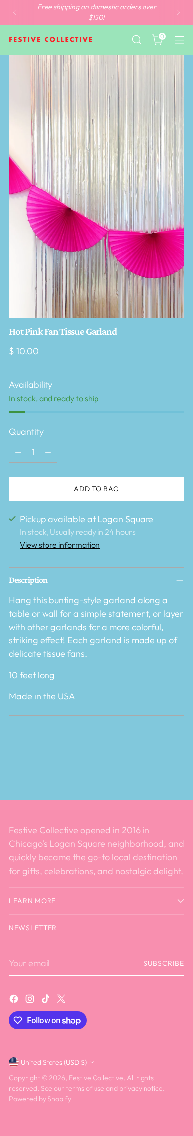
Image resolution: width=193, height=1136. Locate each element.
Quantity (26, 431)
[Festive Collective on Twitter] (62, 1000)
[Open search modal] (136, 40)
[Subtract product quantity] (18, 452)
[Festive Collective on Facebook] (15, 1000)
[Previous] (15, 12)
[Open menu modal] (179, 40)
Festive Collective (96, 1077)
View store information (60, 545)
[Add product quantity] (48, 452)
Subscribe (164, 963)
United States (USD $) (54, 1062)
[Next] (178, 12)
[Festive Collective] (51, 39)
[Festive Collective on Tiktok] (46, 1000)
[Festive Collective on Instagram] (31, 1000)
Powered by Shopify (40, 1098)
